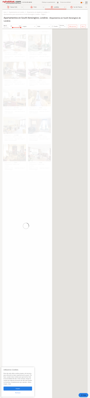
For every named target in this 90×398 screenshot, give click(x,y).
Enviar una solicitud (65, 2)
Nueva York (13, 7)
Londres (56, 7)
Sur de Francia (78, 7)
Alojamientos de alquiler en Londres (37, 12)
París (35, 7)
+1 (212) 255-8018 (27, 2)
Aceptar (18, 388)
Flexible (56, 26)
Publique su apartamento (48, 2)
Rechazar (17, 392)
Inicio (5, 12)
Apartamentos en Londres (16, 12)
